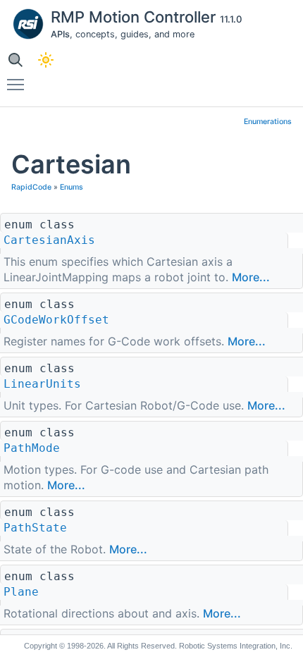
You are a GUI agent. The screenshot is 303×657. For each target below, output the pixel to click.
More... (251, 277)
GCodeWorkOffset (56, 319)
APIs (60, 34)
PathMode (32, 448)
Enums (71, 187)
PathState (35, 527)
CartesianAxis (49, 240)
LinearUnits (42, 384)
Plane (21, 591)
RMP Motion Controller (135, 17)
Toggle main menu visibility (18, 84)
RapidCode (31, 187)
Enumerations (268, 121)
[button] (15, 59)
